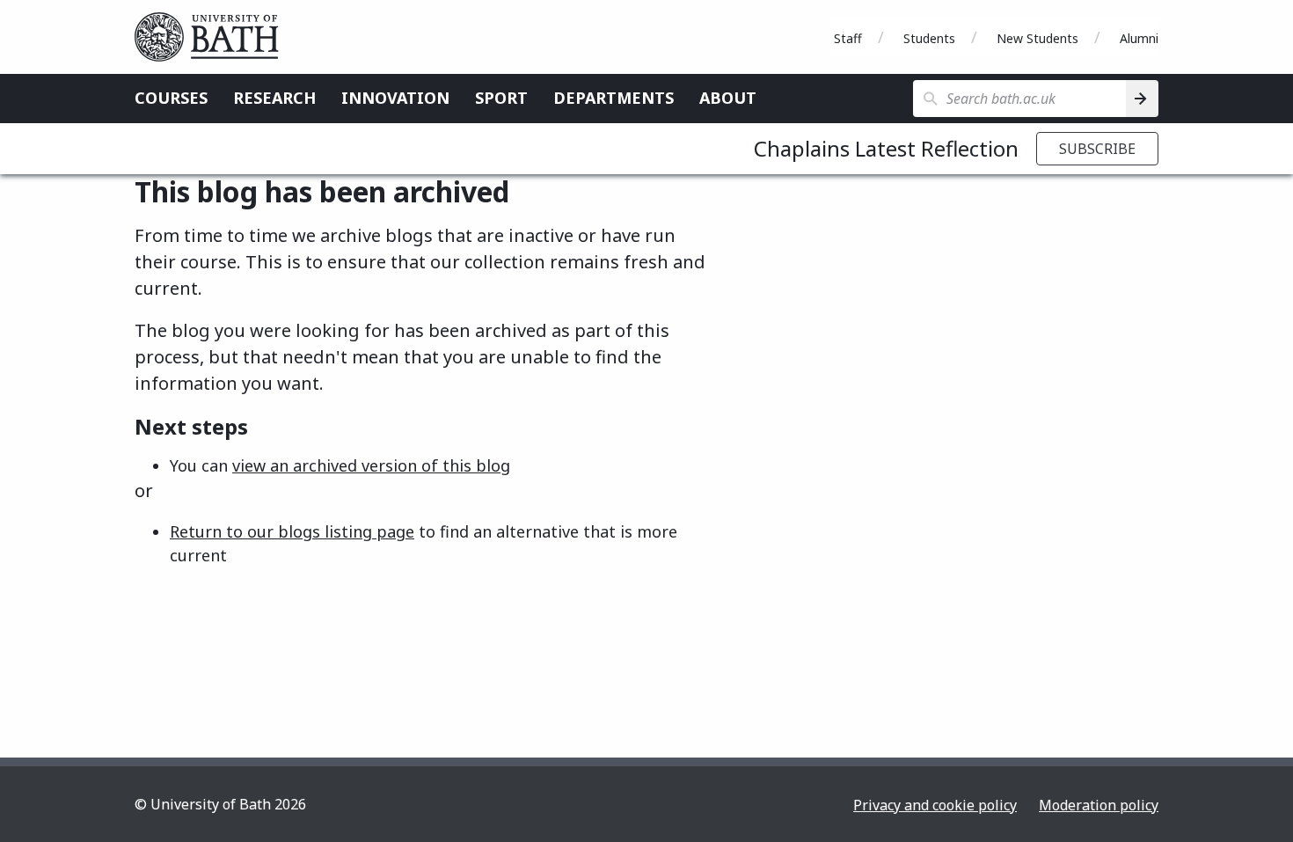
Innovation (395, 97)
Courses (171, 97)
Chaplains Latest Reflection (886, 148)
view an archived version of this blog (371, 465)
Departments (613, 97)
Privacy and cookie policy (935, 805)
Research (274, 97)
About (727, 97)
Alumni (1139, 38)
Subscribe (1097, 148)
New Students (1037, 38)
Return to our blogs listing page (292, 531)
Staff (848, 38)
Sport (501, 97)
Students (929, 38)
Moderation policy (1098, 805)
